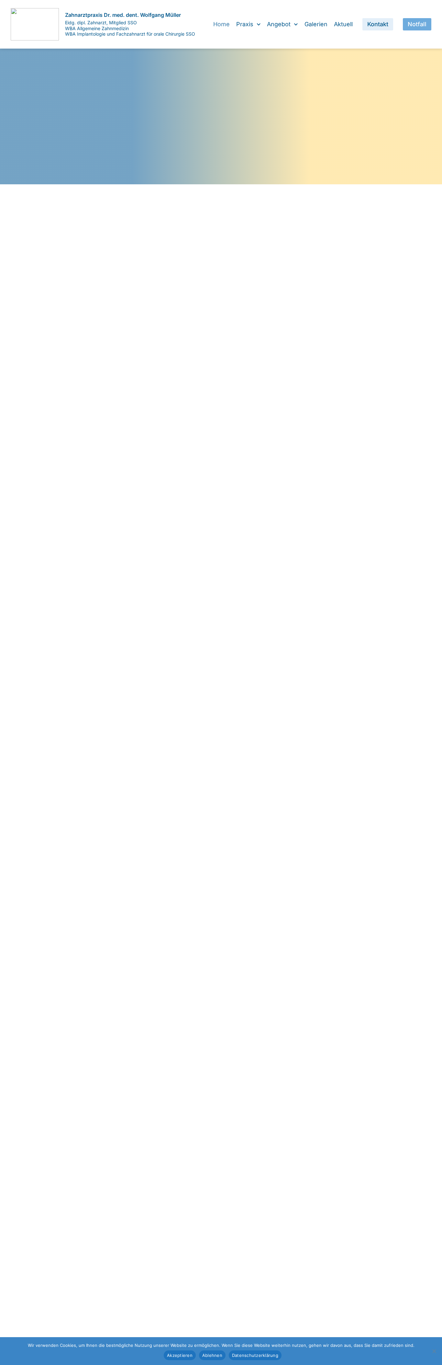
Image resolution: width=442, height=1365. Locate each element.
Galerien (315, 24)
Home (221, 24)
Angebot (279, 24)
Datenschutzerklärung (255, 1355)
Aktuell (343, 24)
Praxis (244, 24)
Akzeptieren (180, 1355)
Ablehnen (212, 1355)
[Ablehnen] (434, 1351)
